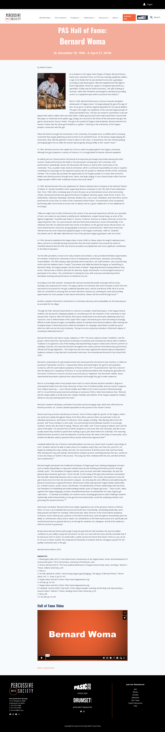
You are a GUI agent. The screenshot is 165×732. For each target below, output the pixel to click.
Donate (135, 695)
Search (157, 17)
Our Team (135, 700)
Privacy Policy (96, 726)
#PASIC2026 (82, 693)
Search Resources (135, 703)
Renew (135, 692)
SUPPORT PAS (127, 17)
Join (135, 689)
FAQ (135, 706)
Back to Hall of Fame (45, 668)
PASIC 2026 (142, 17)
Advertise (135, 697)
